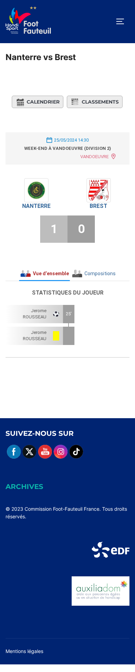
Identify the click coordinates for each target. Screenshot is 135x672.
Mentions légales (24, 651)
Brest (98, 206)
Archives (24, 486)
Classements (100, 102)
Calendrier (43, 102)
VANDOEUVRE (94, 156)
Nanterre (36, 206)
